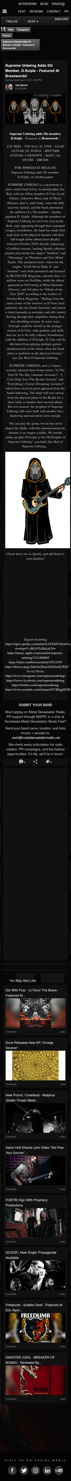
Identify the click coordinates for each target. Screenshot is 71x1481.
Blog (10, 29)
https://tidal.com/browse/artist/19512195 (35, 662)
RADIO (56, 4)
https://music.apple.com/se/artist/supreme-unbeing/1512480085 (35, 655)
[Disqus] (35, 817)
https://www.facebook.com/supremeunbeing (35, 680)
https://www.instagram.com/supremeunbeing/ (35, 675)
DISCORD (61, 19)
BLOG (44, 4)
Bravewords (50, 138)
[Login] (63, 4)
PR (66, 11)
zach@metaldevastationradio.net (35, 737)
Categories (23, 29)
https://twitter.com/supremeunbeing (35, 685)
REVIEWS (36, 11)
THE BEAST (21, 85)
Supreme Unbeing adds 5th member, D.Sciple (35, 136)
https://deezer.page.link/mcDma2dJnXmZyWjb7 (37, 666)
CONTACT (54, 11)
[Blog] (4, 55)
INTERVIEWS (28, 4)
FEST (22, 11)
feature (7, 35)
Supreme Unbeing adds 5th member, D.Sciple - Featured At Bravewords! (19, 45)
